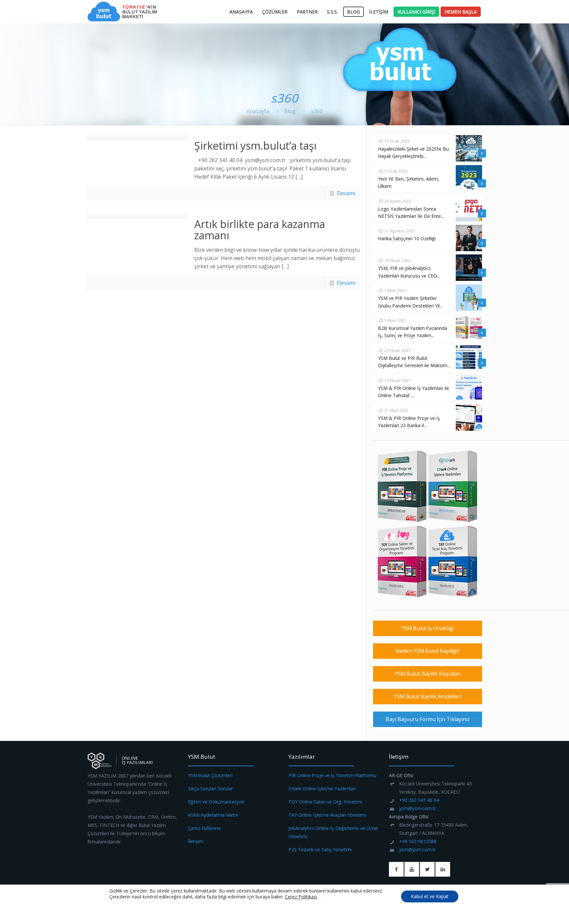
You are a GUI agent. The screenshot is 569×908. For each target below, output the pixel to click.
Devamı (346, 193)
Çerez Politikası (301, 897)
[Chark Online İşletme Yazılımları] (453, 521)
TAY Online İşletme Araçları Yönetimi (327, 815)
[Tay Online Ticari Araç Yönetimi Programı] (453, 596)
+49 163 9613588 (417, 841)
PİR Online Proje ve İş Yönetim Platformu (332, 775)
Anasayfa (257, 111)
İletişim (195, 841)
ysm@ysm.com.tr (417, 808)
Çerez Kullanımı (204, 828)
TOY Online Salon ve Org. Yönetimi (325, 802)
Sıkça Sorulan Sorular (210, 788)
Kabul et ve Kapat (429, 896)
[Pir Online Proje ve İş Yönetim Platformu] (402, 521)
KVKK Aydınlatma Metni (213, 815)
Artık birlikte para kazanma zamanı (259, 229)
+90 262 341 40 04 (419, 800)
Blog (290, 111)
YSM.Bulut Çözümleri (210, 775)
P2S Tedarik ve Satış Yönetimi (320, 849)
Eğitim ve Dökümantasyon (216, 802)
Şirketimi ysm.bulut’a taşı (255, 145)
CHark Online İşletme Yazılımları (322, 788)
